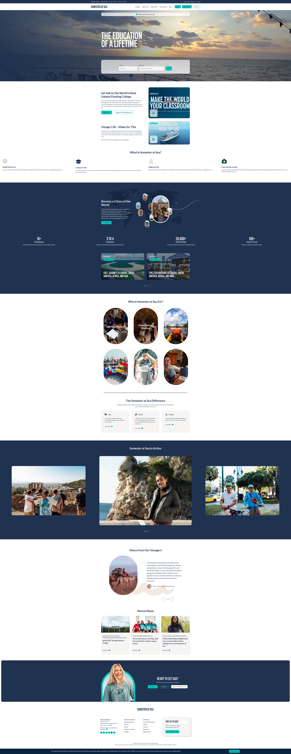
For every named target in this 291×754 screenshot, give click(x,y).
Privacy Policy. (177, 751)
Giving (185, 1)
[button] (141, 286)
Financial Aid (163, 6)
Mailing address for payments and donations (108, 728)
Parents (111, 1)
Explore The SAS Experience (124, 112)
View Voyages (106, 222)
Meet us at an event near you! (146, 14)
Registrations (147, 731)
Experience (145, 6)
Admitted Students (95, 1)
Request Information (172, 731)
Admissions (154, 6)
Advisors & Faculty (122, 1)
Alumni (115, 1)
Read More (105, 650)
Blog (189, 1)
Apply (177, 6)
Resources (193, 1)
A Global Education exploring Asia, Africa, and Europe (120, 274)
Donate (196, 6)
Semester (141, 65)
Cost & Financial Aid (148, 722)
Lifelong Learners (104, 1)
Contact (198, 1)
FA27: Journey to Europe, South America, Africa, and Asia (164, 274)
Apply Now (164, 686)
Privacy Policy (155, 743)
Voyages (137, 6)
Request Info (187, 6)
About (171, 6)
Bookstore (146, 729)
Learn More (115, 330)
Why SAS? (106, 112)
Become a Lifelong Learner (179, 686)
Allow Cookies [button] (234, 751)
